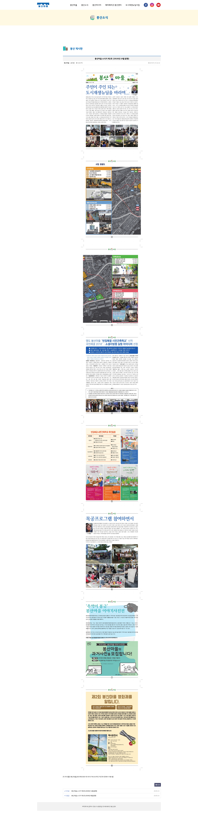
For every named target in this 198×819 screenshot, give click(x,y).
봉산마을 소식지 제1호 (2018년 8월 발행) (83, 795)
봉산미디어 (96, 5)
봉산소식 (84, 5)
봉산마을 (73, 5)
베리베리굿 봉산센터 (113, 5)
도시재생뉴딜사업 (133, 5)
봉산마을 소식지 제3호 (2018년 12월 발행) (84, 791)
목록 (158, 785)
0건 (73, 63)
